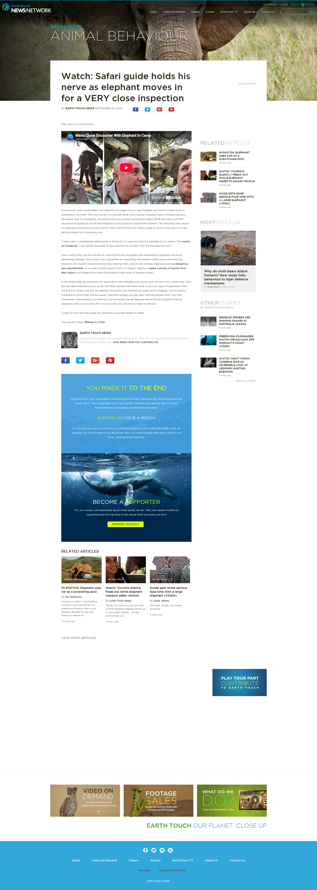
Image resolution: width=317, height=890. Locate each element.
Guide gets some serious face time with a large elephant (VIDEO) (168, 591)
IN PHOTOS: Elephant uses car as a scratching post (234, 156)
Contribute (270, 4)
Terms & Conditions (172, 870)
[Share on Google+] (162, 109)
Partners (145, 870)
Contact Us (268, 11)
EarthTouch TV (229, 11)
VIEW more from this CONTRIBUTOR (135, 342)
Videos (195, 11)
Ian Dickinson (73, 596)
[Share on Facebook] (138, 109)
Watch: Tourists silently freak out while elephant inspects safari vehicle (124, 591)
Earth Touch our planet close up (26, 8)
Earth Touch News (80, 108)
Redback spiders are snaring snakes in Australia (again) (234, 321)
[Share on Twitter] (150, 109)
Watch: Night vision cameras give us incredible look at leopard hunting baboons (234, 365)
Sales (284, 4)
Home (153, 11)
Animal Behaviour (119, 36)
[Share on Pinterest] (174, 109)
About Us (249, 11)
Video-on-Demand (174, 11)
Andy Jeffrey (161, 600)
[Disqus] (129, 719)
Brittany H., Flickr (94, 322)
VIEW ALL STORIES (246, 381)
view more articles (78, 637)
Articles (209, 11)
